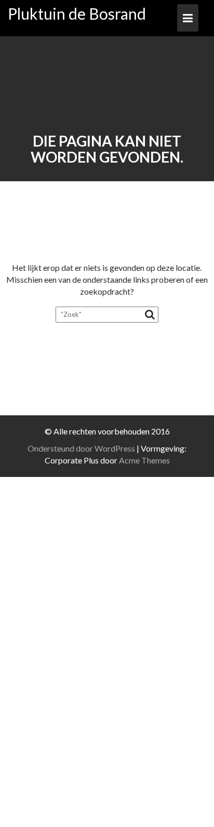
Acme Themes (144, 460)
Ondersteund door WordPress (81, 448)
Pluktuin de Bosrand (77, 13)
